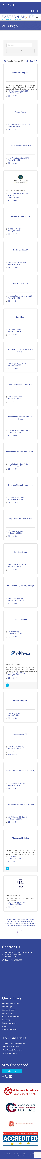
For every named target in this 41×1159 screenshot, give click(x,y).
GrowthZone (26, 1156)
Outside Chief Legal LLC (14, 664)
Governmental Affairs (9, 1023)
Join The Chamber (29, 925)
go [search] (21, 50)
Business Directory (13, 919)
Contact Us (32, 923)
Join (15, 5)
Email (7, 960)
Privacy (4, 1026)
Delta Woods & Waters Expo (13, 1050)
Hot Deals (17, 921)
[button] (4, 61)
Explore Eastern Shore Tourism (14, 1043)
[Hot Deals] (7, 686)
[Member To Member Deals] (7, 870)
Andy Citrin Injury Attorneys (15, 190)
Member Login (7, 5)
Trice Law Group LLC (13, 895)
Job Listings (6, 1020)
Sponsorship (24, 919)
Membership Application (10, 1003)
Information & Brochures (14, 925)
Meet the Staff (7, 1013)
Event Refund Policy (9, 1029)
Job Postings (24, 923)
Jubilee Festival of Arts (11, 1046)
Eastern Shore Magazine (11, 1016)
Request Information (10, 1053)
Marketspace (14, 923)
